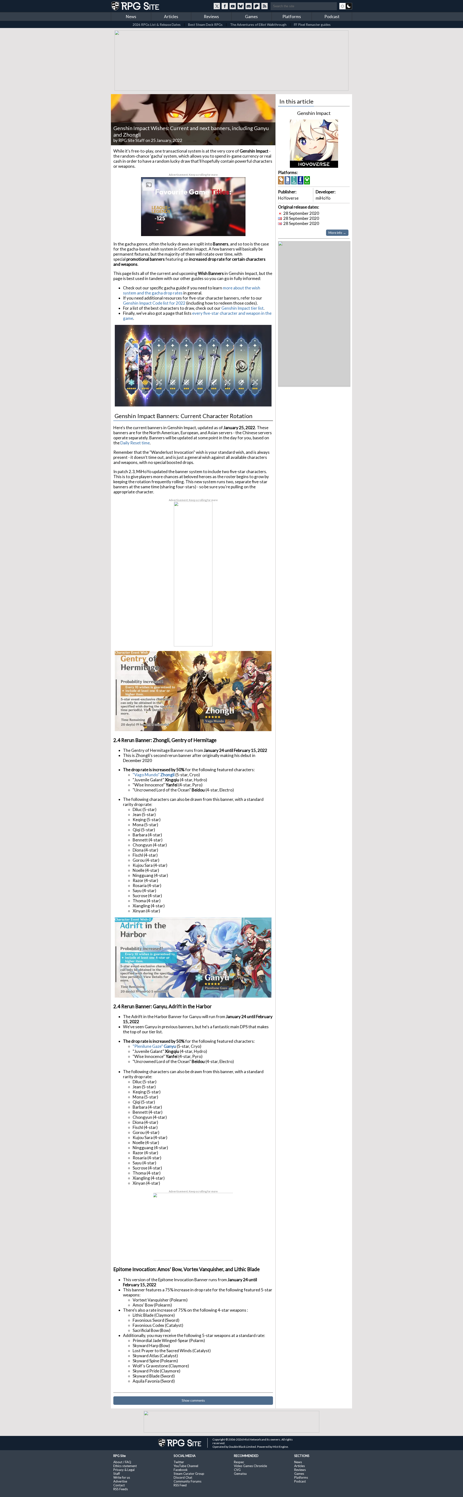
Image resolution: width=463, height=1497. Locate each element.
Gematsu (240, 1473)
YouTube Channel (186, 1465)
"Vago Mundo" (146, 773)
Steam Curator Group (189, 1473)
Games (251, 16)
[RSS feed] (264, 6)
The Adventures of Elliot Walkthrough (258, 24)
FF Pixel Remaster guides (312, 24)
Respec (239, 1461)
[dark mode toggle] (345, 6)
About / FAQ (122, 1461)
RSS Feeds (120, 1488)
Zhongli (167, 773)
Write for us (121, 1476)
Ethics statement (125, 1465)
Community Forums (187, 1480)
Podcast (332, 16)
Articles (171, 16)
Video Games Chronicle (250, 1465)
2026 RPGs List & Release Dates (157, 24)
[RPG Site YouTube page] (233, 6)
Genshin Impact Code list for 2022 (154, 302)
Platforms (291, 16)
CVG (237, 1469)
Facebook (181, 1469)
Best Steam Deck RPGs (205, 24)
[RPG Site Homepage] (136, 6)
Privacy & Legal (124, 1469)
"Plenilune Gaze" (148, 1045)
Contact (119, 1484)
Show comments (193, 1399)
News (131, 16)
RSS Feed (180, 1484)
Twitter (179, 1461)
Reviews (211, 16)
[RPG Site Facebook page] (225, 6)
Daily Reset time (135, 441)
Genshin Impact (314, 112)
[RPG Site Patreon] (256, 6)
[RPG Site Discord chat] (248, 6)
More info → (337, 232)
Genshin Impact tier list (242, 307)
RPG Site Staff (131, 139)
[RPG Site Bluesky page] (241, 6)
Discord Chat (183, 1476)
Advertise (120, 1480)
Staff (116, 1473)
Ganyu (170, 1045)
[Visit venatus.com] (236, 227)
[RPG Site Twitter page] (217, 6)
